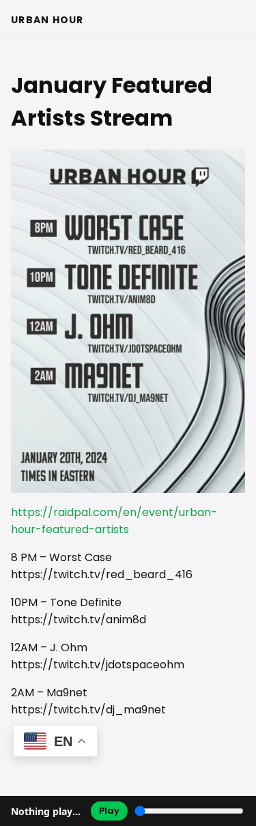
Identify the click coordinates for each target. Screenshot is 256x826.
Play (109, 810)
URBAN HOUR (47, 20)
